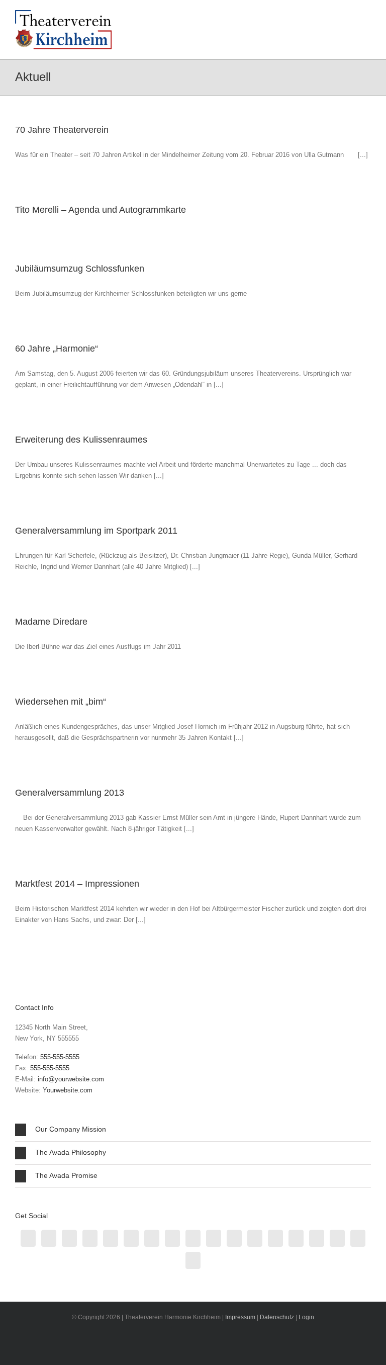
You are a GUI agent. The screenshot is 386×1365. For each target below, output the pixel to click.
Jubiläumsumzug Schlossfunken (79, 269)
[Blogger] (131, 1238)
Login (306, 1317)
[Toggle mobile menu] (367, 18)
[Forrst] (337, 1238)
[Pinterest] (275, 1238)
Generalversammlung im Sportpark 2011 (96, 531)
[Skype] (193, 1260)
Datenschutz (277, 1317)
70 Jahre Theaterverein (62, 130)
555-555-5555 (59, 1057)
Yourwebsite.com (67, 1090)
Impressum (240, 1317)
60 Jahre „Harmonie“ (56, 349)
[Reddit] (172, 1238)
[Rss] (48, 1238)
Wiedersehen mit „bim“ (60, 702)
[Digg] (296, 1238)
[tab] (193, 1130)
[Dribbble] (90, 1238)
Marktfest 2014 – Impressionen (77, 884)
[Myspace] (357, 1238)
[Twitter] (69, 1238)
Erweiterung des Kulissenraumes (81, 440)
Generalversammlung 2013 (69, 793)
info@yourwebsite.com (71, 1079)
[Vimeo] (234, 1238)
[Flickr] (316, 1238)
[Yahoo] (193, 1238)
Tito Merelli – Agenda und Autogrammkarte (100, 210)
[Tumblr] (151, 1238)
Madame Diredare (51, 622)
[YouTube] (254, 1238)
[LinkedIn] (110, 1238)
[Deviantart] (213, 1238)
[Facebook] (28, 1238)
